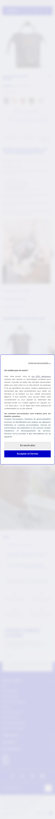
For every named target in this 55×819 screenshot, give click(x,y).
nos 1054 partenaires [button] (41, 376)
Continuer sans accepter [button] (39, 363)
